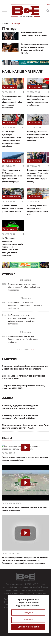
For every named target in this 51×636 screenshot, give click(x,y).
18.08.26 (33, 202)
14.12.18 (8, 553)
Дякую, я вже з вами (28, 626)
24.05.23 (8, 453)
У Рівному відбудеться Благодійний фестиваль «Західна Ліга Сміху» (20, 417)
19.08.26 (8, 166)
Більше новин (23, 350)
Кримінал (11, 87)
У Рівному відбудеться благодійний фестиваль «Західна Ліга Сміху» (20, 407)
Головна (6, 23)
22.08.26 (8, 92)
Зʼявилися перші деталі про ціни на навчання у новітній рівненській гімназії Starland (25, 367)
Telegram (28, 612)
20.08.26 (34, 128)
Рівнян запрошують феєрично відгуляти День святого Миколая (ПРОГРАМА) (25, 426)
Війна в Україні (13, 161)
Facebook (28, 619)
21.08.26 (33, 92)
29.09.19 (8, 503)
